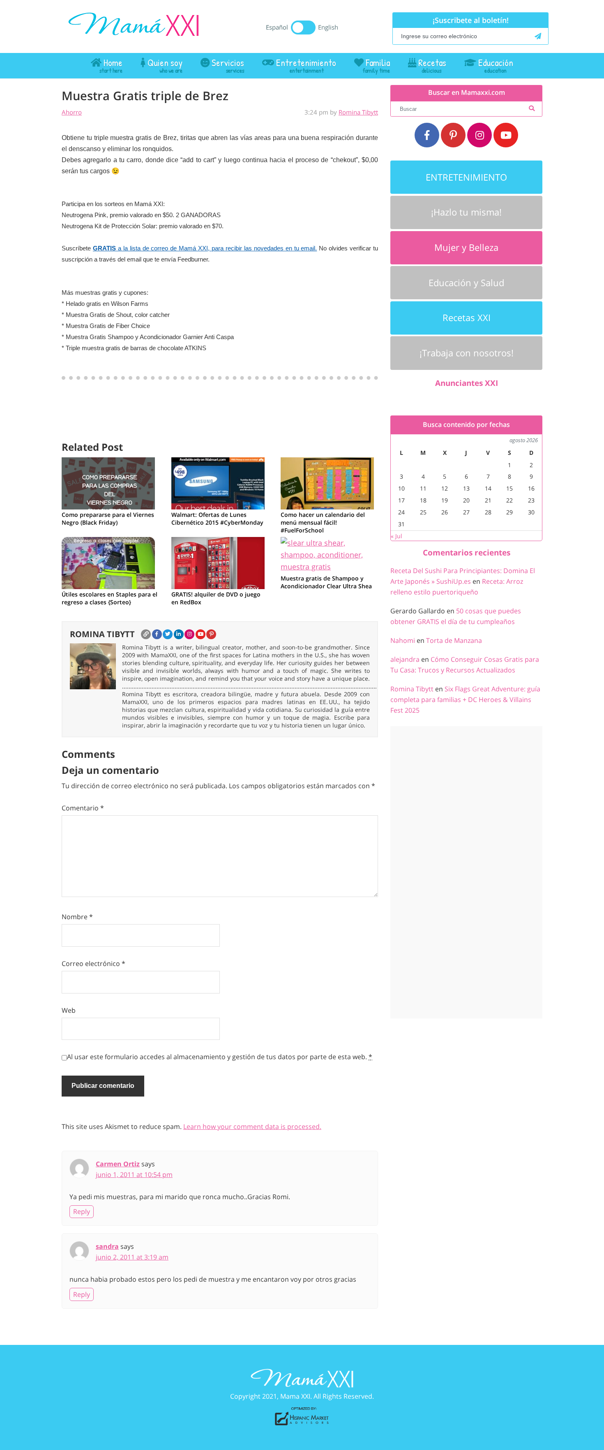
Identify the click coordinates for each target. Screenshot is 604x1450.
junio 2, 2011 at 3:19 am (132, 1257)
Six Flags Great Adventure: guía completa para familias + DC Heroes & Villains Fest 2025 (465, 699)
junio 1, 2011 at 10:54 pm (134, 1174)
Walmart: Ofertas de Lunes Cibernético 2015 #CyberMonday (217, 518)
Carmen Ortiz (118, 1163)
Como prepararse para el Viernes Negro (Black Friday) (108, 518)
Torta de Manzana (454, 640)
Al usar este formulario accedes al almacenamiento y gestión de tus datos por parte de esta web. (219, 1056)
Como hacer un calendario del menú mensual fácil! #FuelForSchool (323, 522)
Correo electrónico (93, 963)
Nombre (77, 916)
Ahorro (72, 112)
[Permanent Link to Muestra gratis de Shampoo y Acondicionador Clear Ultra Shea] (329, 554)
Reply (81, 1211)
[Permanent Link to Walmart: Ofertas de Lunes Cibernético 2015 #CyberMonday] (218, 482)
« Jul (396, 536)
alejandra (405, 659)
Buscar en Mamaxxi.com (466, 92)
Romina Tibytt (358, 112)
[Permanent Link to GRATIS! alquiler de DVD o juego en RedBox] (218, 562)
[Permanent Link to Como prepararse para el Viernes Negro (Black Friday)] (108, 482)
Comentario (83, 807)
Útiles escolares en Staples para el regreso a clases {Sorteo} (109, 598)
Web (69, 1010)
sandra (107, 1246)
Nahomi (402, 640)
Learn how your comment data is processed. (252, 1126)
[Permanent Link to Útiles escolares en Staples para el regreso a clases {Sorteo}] (108, 562)
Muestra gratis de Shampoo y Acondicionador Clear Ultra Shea (326, 582)
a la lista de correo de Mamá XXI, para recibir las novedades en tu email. (205, 248)
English (328, 27)
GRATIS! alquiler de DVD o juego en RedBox (216, 598)
